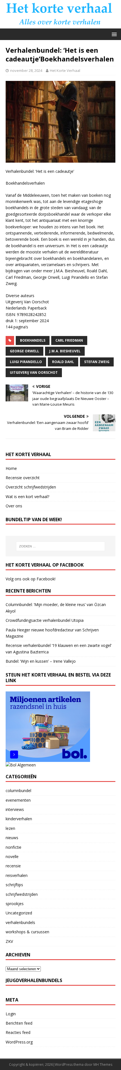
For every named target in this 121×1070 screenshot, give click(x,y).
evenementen (18, 800)
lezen (10, 828)
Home (11, 468)
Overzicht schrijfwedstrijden (31, 487)
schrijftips (14, 884)
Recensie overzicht (23, 477)
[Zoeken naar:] (60, 546)
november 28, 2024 (26, 70)
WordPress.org (19, 1042)
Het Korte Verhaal (65, 70)
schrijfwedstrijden (22, 894)
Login (11, 1013)
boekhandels (32, 340)
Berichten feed (19, 1023)
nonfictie (13, 847)
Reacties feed (18, 1032)
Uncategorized (19, 913)
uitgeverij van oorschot (34, 372)
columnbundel (18, 790)
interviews (15, 809)
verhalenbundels (20, 922)
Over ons (14, 506)
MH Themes (102, 1064)
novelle (12, 856)
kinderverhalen (19, 818)
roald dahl (63, 361)
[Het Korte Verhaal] (60, 25)
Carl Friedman (69, 340)
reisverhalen (17, 875)
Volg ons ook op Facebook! (30, 579)
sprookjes (15, 903)
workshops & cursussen (27, 931)
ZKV (9, 941)
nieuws (12, 837)
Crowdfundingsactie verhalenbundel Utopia (45, 620)
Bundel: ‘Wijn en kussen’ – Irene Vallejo (41, 661)
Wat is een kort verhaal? (27, 496)
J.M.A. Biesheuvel (64, 351)
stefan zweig (96, 361)
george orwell (24, 351)
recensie (13, 865)
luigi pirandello (26, 361)
